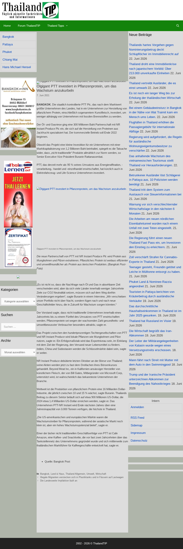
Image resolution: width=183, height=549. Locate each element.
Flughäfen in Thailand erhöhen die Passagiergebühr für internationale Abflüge (152, 127)
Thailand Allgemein (75, 473)
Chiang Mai (10, 59)
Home (7, 25)
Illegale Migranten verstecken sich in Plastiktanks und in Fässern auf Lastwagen (81, 477)
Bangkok (44, 473)
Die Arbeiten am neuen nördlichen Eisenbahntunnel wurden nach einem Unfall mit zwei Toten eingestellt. (153, 223)
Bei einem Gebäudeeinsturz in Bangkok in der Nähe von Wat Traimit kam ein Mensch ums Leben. (155, 112)
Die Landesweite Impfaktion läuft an (58, 480)
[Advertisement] (82, 56)
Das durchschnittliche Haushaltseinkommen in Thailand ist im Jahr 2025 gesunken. (155, 311)
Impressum (138, 433)
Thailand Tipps (55, 25)
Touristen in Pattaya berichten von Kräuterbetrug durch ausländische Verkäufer (151, 296)
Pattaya (8, 44)
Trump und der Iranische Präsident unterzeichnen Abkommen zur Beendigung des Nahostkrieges (152, 379)
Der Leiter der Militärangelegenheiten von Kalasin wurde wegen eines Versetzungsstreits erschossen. (153, 345)
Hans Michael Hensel (17, 67)
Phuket (7, 52)
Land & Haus (57, 473)
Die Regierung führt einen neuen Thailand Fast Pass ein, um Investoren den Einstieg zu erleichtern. (154, 242)
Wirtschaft (101, 473)
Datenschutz (139, 440)
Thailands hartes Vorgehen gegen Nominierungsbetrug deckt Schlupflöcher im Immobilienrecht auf (154, 49)
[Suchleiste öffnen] (177, 25)
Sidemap (136, 425)
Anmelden (137, 407)
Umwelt (90, 473)
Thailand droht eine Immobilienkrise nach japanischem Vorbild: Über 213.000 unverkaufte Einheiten (152, 68)
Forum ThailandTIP (29, 25)
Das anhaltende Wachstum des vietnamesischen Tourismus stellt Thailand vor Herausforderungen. (151, 160)
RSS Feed (137, 417)
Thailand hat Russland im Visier (150, 321)
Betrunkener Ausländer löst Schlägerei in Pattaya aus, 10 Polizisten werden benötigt (154, 180)
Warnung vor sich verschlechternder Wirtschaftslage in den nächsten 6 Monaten (153, 209)
